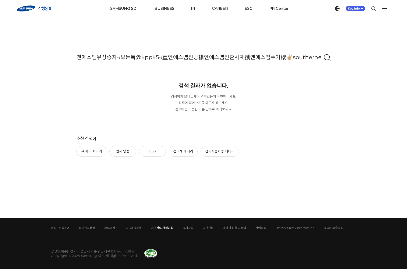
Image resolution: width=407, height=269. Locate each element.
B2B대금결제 (132, 228)
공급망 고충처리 (333, 228)
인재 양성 (123, 151)
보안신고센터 (87, 228)
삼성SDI (34, 8)
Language (337, 8)
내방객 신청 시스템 (234, 228)
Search (373, 8)
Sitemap (384, 8)
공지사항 (188, 228)
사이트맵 (260, 228)
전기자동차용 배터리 (219, 151)
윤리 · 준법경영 (60, 228)
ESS (152, 151)
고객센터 (208, 228)
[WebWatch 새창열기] (151, 253)
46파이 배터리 (91, 151)
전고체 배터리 (183, 151)
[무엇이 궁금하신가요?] (327, 57)
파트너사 (109, 228)
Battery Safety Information (295, 228)
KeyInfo (355, 8)
